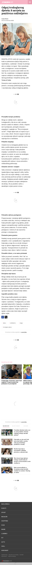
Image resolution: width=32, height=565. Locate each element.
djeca (4, 323)
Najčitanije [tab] (16, 426)
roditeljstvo (12, 323)
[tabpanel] (16, 452)
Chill (3, 546)
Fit (2, 537)
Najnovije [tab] (6, 426)
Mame (3, 529)
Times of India (6, 80)
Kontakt (21, 554)
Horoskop (4, 550)
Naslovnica (5, 504)
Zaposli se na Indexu (13, 554)
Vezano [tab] (26, 426)
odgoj (21, 323)
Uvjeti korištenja (12, 556)
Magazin (4, 516)
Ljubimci (4, 533)
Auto (3, 542)
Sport (3, 512)
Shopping (4, 521)
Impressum (4, 556)
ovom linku (24, 332)
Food (3, 525)
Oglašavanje (4, 554)
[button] (30, 2)
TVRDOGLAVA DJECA (7, 327)
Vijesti (3, 508)
